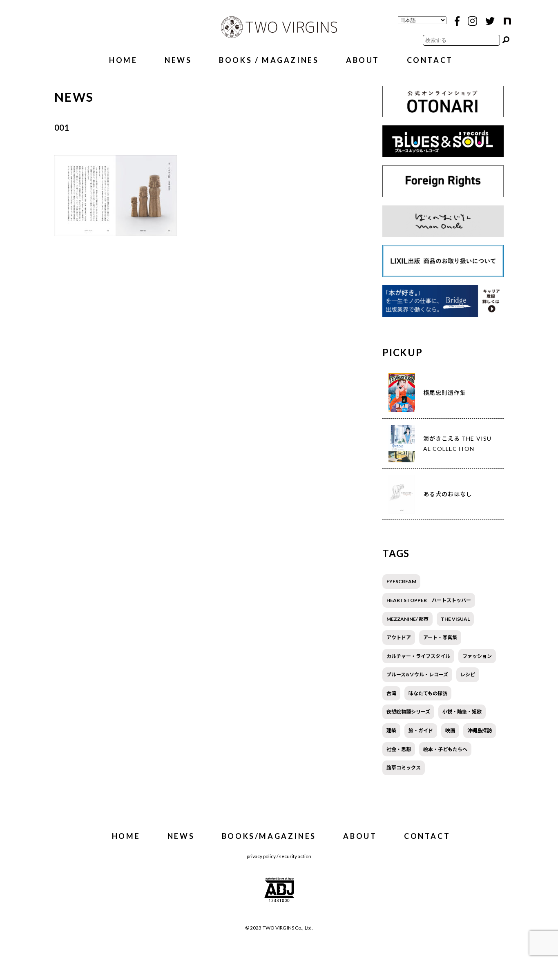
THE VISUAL (455, 619)
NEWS (178, 60)
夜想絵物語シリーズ (408, 712)
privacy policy (261, 856)
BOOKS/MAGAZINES (269, 836)
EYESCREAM (401, 581)
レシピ (467, 674)
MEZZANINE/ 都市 (407, 619)
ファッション (477, 656)
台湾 (391, 693)
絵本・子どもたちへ (445, 749)
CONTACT (430, 60)
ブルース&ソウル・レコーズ (417, 674)
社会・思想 (398, 749)
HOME (123, 60)
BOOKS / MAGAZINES (269, 60)
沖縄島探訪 (479, 730)
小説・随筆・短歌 (462, 712)
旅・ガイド (420, 730)
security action (295, 856)
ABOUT (362, 60)
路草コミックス (403, 768)
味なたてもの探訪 (427, 693)
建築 (391, 730)
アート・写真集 (440, 637)
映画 (450, 730)
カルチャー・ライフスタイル (418, 656)
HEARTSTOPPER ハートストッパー (428, 600)
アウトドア (398, 637)
